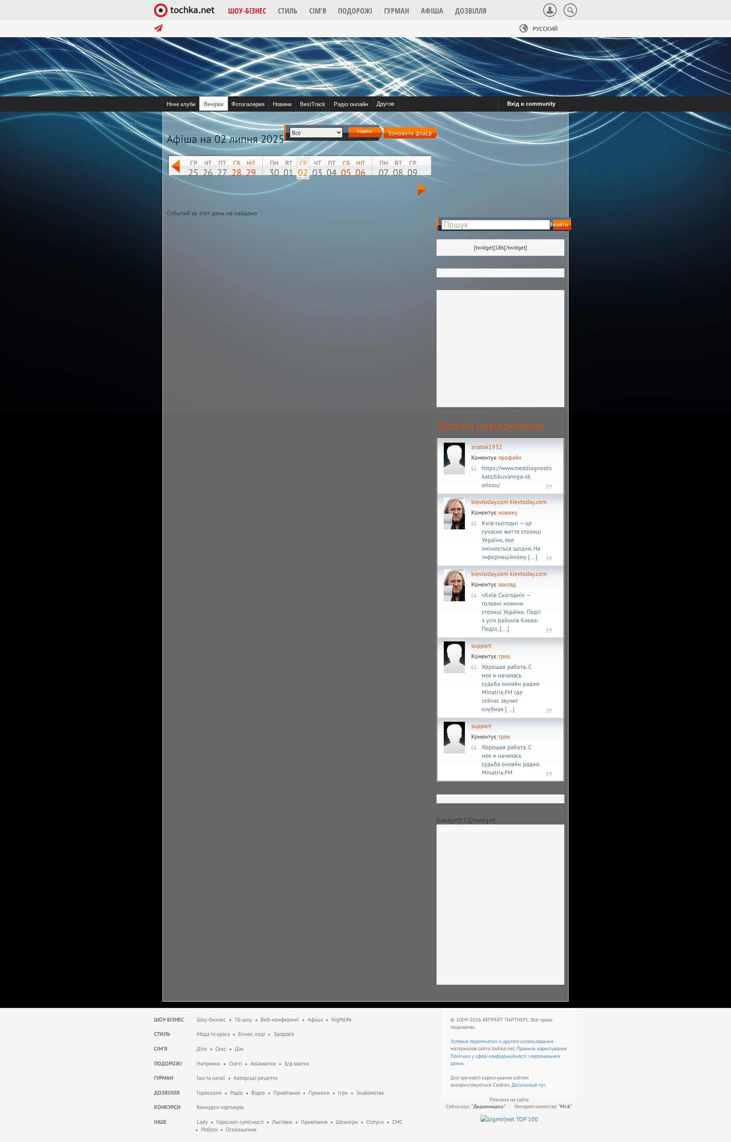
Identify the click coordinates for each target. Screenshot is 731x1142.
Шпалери (347, 1122)
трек (504, 656)
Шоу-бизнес (211, 1019)
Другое (385, 104)
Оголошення (241, 1129)
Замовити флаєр (410, 133)
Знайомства (370, 1092)
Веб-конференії (280, 1019)
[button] (247, 10)
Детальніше (525, 1085)
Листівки (282, 1122)
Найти (364, 131)
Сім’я (161, 1048)
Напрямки (208, 1063)
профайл (510, 457)
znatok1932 (486, 447)
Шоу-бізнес (169, 1019)
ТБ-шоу (243, 1019)
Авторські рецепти (256, 1078)
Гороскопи (209, 1092)
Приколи (319, 1092)
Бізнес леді (251, 1034)
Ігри (343, 1092)
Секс (220, 1048)
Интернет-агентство (543, 1106)
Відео (258, 1092)
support (481, 645)
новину (508, 512)
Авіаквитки (263, 1063)
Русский (544, 29)
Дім (239, 1048)
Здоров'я (283, 1034)
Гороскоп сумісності (240, 1122)
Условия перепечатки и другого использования (502, 1041)
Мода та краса (213, 1034)
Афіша (315, 1019)
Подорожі (168, 1063)
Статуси (375, 1122)
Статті (235, 1063)
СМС (397, 1122)
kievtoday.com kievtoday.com (509, 502)
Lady (202, 1122)
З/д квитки (296, 1063)
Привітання (286, 1092)
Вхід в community (531, 104)
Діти (202, 1048)
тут (542, 1085)
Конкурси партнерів (220, 1107)
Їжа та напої (211, 1078)
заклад (507, 584)
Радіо (236, 1092)
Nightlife (341, 1019)
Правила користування (542, 1048)
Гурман (163, 1078)
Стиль (162, 1034)
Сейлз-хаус (476, 1106)
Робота (209, 1129)
